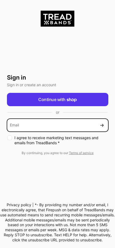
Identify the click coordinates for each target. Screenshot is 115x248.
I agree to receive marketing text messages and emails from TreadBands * (56, 140)
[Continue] (101, 125)
